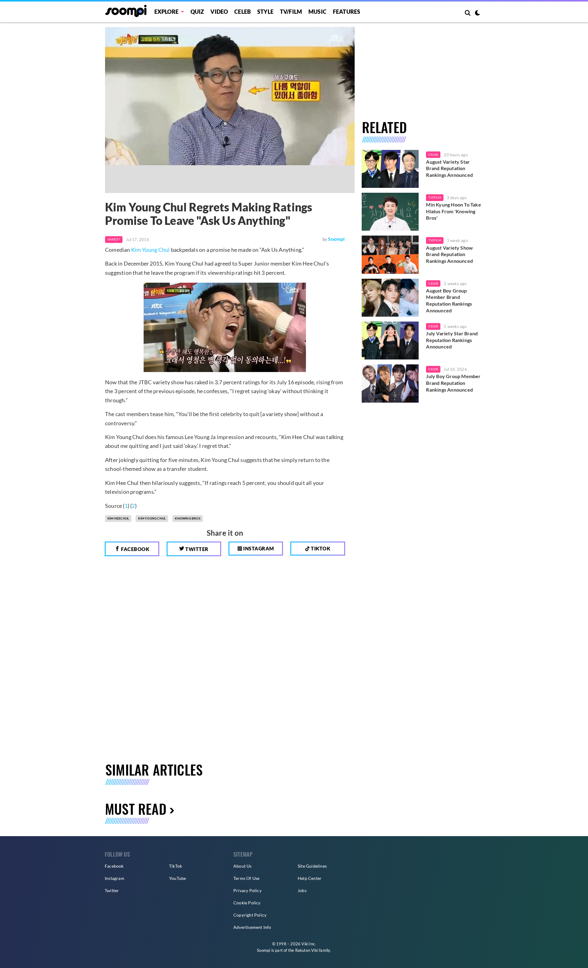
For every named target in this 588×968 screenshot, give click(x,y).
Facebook (134, 549)
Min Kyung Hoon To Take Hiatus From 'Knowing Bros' (453, 211)
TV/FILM (291, 11)
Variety (113, 239)
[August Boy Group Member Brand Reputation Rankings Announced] (390, 298)
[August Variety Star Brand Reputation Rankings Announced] (390, 169)
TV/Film (434, 197)
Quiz (197, 11)
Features (346, 11)
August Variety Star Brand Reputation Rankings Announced (449, 168)
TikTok (175, 866)
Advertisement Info (252, 927)
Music (317, 11)
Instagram (258, 548)
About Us (242, 866)
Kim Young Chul (150, 249)
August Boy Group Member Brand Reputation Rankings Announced (449, 300)
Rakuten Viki (306, 950)
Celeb (242, 11)
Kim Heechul (118, 518)
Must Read (135, 809)
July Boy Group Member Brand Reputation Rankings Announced (453, 382)
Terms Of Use (246, 878)
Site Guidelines (312, 866)
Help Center (310, 878)
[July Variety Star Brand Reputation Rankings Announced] (390, 340)
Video (219, 11)
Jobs (302, 890)
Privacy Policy (247, 890)
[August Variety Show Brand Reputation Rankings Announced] (390, 255)
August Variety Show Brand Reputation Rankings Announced (449, 254)
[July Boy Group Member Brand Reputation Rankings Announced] (390, 383)
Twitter (196, 549)
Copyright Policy (249, 915)
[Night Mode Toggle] (477, 13)
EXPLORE (166, 11)
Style (265, 11)
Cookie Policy (247, 902)
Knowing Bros (187, 518)
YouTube (177, 878)
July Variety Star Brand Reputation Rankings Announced (452, 339)
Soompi (336, 239)
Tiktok (320, 548)
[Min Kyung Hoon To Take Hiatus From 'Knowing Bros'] (390, 212)
